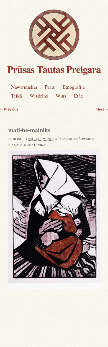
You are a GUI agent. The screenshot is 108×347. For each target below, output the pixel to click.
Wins (61, 95)
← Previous (9, 109)
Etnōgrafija (74, 86)
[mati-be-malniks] (54, 217)
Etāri (79, 95)
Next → (102, 109)
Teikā (16, 95)
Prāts (50, 86)
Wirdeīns (39, 95)
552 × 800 (66, 138)
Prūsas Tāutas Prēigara (54, 69)
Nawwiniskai (24, 86)
